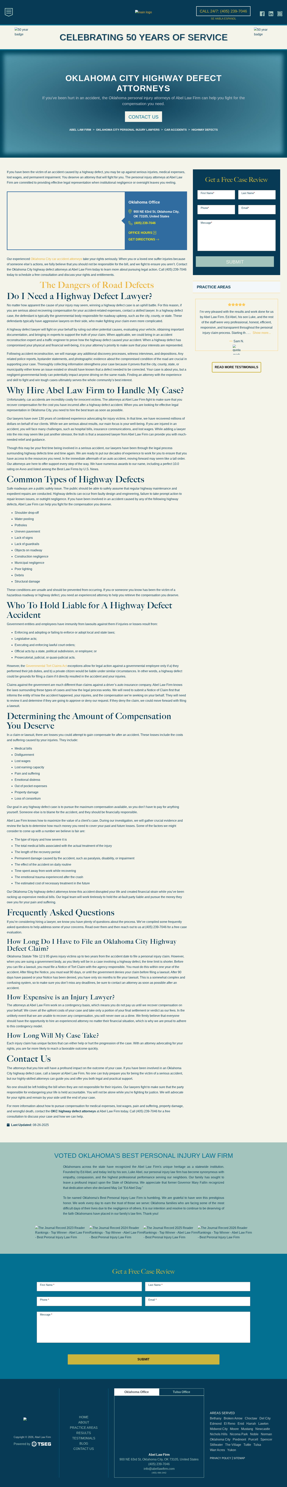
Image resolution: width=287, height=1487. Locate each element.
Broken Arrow (233, 1418)
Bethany (215, 1418)
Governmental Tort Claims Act (46, 666)
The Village (233, 1444)
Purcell (253, 1439)
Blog (83, 1443)
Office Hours (140, 232)
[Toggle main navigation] (9, 12)
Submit (235, 262)
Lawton (263, 1423)
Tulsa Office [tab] (181, 1392)
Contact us (143, 117)
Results (83, 1433)
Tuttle (247, 1444)
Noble (254, 1434)
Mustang (247, 1429)
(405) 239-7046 (145, 223)
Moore (234, 1429)
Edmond (216, 1423)
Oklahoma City (220, 1439)
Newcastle (262, 1429)
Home (83, 1417)
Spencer (266, 1439)
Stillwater (216, 1444)
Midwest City (219, 1429)
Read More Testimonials (236, 367)
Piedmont (239, 1439)
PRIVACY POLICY (220, 1458)
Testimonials (83, 1438)
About (83, 1422)
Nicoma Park (239, 1434)
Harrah (251, 1423)
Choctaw (251, 1418)
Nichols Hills (218, 1434)
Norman (266, 1434)
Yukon (231, 1450)
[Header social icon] (262, 13)
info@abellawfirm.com (159, 1468)
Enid (241, 1423)
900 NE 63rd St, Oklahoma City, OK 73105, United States (159, 1459)
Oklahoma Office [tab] (136, 1392)
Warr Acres (217, 1450)
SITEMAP (239, 1458)
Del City (265, 1418)
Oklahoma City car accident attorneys (56, 259)
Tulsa (257, 1444)
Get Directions (141, 239)
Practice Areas (84, 1427)
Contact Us (83, 1448)
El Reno (229, 1423)
